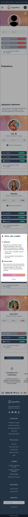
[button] (14, 275)
